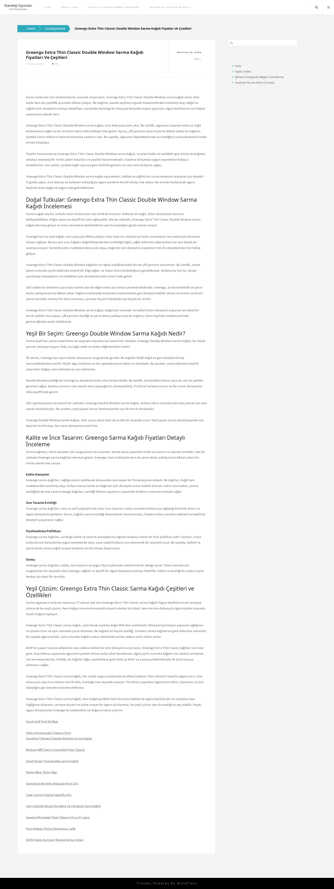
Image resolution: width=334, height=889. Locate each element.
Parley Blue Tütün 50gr (41, 772)
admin (197, 59)
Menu (328, 7)
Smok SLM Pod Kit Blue (42, 721)
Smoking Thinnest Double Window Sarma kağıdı (59, 738)
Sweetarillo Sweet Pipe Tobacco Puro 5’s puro (58, 817)
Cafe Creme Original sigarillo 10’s (48, 795)
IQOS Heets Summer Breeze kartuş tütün (54, 840)
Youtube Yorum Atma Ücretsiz (169, 7)
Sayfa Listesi (70, 7)
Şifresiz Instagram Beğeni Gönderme (114, 7)
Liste (47, 7)
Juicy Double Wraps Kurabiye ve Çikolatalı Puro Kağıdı (63, 806)
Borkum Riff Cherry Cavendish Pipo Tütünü (55, 750)
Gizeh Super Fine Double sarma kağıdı (52, 761)
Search (316, 7)
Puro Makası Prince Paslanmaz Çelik (50, 829)
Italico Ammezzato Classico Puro (48, 733)
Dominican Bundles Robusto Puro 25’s (52, 784)
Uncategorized (35, 64)
